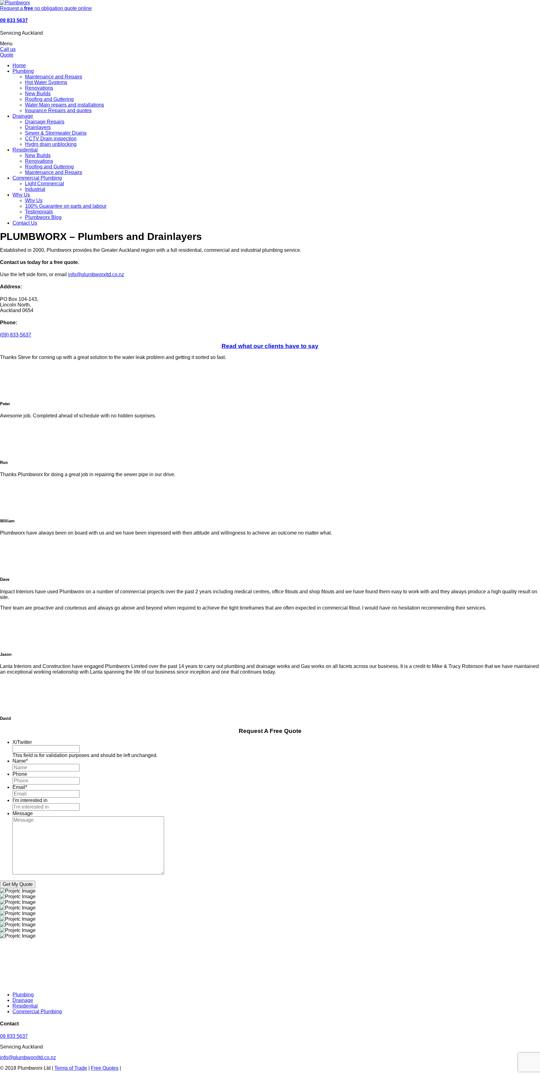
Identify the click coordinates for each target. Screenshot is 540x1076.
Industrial (35, 189)
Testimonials (39, 211)
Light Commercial (44, 183)
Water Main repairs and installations (64, 104)
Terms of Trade (70, 1068)
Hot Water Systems (46, 82)
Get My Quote (17, 884)
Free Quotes (104, 1068)
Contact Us (24, 223)
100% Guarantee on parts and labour (66, 206)
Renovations (39, 88)
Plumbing (23, 71)
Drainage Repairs (44, 121)
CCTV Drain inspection (51, 138)
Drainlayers (38, 127)
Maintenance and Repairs (53, 76)
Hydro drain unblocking (51, 144)
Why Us (21, 194)
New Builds (38, 93)
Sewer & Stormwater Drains (56, 133)
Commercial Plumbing (37, 178)
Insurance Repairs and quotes (58, 110)
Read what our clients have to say (270, 346)
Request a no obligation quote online (46, 8)
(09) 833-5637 (15, 334)
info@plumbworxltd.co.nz (96, 274)
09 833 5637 (14, 20)
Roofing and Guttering (49, 99)
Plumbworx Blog (43, 217)
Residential (25, 149)
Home (19, 65)
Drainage (22, 116)
